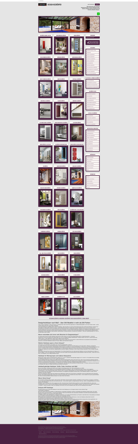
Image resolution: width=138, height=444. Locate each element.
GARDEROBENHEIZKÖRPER (91, 104)
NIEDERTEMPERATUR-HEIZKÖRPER (92, 69)
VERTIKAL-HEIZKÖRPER (90, 60)
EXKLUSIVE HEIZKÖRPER (91, 71)
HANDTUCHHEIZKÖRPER (90, 54)
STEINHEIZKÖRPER (90, 150)
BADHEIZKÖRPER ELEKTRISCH (91, 82)
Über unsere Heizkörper (90, 163)
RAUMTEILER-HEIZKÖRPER (91, 124)
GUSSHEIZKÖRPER (90, 143)
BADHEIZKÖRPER (89, 96)
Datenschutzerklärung (90, 183)
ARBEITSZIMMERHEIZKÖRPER (91, 102)
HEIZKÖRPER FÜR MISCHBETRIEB (92, 84)
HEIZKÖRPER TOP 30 (90, 106)
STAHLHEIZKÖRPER (90, 148)
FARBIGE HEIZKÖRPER (90, 137)
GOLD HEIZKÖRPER (90, 141)
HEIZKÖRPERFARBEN (90, 157)
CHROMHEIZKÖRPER (90, 133)
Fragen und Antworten (90, 167)
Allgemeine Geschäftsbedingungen (92, 185)
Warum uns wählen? (90, 159)
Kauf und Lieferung (55, 431)
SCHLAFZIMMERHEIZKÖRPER (91, 98)
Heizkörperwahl (89, 161)
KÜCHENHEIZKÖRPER (90, 100)
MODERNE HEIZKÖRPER (90, 65)
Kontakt (40, 431)
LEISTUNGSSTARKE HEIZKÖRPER (92, 67)
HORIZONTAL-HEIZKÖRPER (91, 58)
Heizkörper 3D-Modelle (90, 165)
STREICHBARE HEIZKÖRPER (91, 117)
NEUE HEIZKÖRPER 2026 (90, 108)
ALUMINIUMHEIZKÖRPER (90, 131)
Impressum (88, 187)
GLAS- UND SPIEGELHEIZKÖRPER (92, 139)
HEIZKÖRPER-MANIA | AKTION (91, 50)
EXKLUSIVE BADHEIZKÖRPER (91, 73)
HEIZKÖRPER (89, 52)
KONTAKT (97, 4)
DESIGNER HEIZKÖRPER (90, 56)
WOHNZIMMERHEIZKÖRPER (91, 93)
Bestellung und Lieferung (90, 178)
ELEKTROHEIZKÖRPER (90, 80)
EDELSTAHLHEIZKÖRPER (91, 135)
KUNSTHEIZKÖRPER (90, 115)
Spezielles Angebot (89, 181)
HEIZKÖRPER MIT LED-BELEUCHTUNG (93, 119)
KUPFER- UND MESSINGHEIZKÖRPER (92, 145)
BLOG (87, 169)
